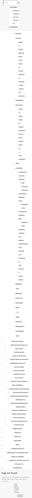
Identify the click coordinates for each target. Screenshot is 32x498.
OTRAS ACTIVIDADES (17, 456)
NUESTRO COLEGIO (17, 341)
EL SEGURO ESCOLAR (21, 276)
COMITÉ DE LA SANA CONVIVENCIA (19, 381)
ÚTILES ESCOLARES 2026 (21, 251)
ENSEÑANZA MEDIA (20, 406)
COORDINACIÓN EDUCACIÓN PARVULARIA (23, 175)
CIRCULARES (19, 302)
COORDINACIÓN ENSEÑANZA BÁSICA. (23, 197)
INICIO (17, 307)
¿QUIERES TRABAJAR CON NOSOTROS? (19, 359)
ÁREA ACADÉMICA (17, 385)
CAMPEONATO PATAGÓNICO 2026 (20, 331)
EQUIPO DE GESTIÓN (19, 352)
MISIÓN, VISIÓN (19, 348)
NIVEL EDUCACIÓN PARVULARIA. (25, 186)
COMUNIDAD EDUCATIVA (17, 363)
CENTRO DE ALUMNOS (19, 370)
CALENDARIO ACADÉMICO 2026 (22, 233)
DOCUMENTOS (14, 27)
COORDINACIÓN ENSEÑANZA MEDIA (23, 215)
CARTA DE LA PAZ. (19, 464)
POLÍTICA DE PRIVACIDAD (20, 495)
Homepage (5, 481)
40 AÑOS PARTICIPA (19, 316)
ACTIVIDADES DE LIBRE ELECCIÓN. (19, 421)
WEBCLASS (19, 293)
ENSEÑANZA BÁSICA (21, 399)
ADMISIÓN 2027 (17, 428)
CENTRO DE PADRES (19, 367)
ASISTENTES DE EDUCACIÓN (19, 355)
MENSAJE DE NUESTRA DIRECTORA (19, 345)
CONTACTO (19, 298)
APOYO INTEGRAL (19, 377)
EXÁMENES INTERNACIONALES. (19, 414)
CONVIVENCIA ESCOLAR (19, 374)
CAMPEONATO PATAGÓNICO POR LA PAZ (16, 14)
